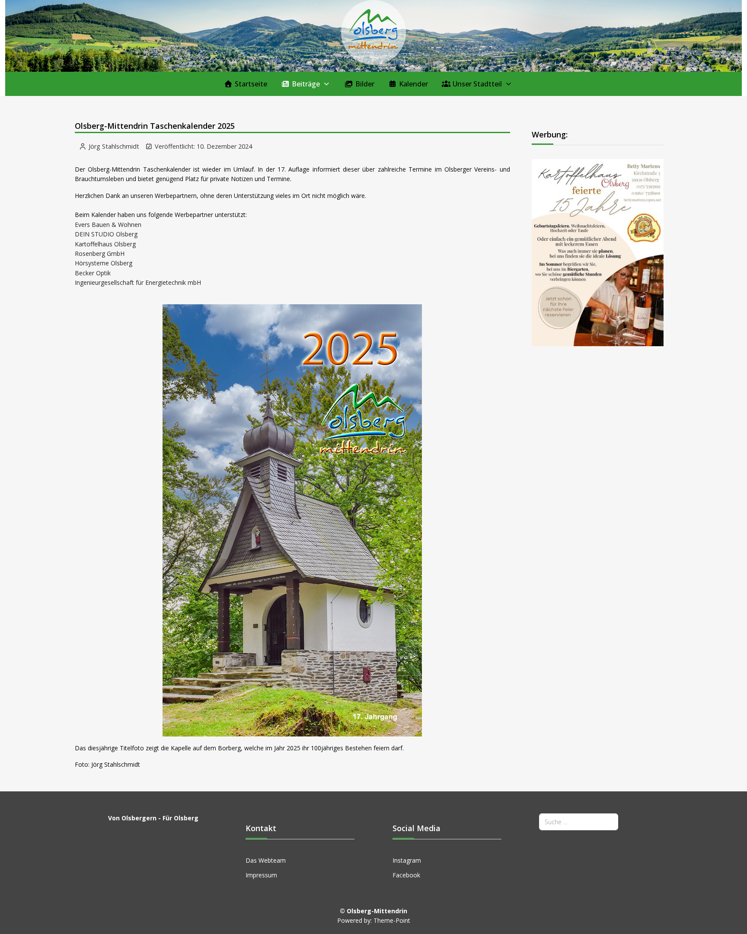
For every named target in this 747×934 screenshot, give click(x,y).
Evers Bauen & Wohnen (108, 224)
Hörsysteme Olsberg (103, 263)
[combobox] (578, 821)
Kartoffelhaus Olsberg (105, 244)
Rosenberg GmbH (99, 253)
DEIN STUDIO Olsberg (106, 234)
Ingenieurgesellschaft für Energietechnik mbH (138, 282)
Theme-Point (392, 920)
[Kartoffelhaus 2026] (598, 252)
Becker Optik (93, 273)
